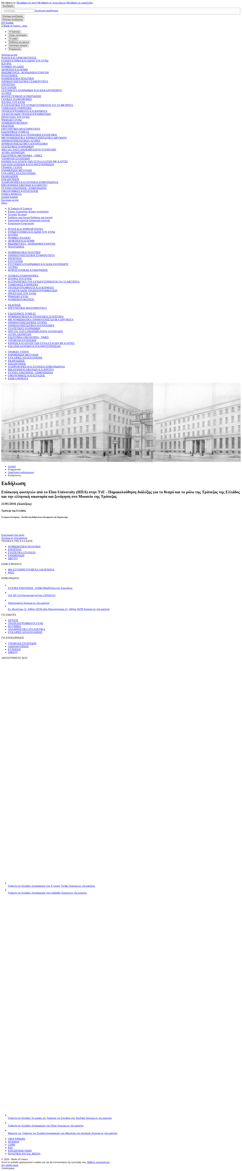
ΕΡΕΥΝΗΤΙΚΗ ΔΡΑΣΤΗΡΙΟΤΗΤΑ (20, 128)
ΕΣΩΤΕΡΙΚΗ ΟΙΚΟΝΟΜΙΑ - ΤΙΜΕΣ (21, 155)
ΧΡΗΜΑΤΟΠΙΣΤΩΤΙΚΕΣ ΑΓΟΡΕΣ (20, 140)
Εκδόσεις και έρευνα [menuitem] (19, 42)
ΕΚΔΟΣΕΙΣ (7, 125)
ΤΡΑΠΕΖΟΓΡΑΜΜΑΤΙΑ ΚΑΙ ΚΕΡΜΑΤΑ (24, 111)
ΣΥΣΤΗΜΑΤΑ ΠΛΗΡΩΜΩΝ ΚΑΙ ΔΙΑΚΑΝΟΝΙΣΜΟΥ (31, 90)
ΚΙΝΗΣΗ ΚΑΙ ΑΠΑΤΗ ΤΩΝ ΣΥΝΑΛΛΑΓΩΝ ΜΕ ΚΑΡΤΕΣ (34, 161)
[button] (46, 10)
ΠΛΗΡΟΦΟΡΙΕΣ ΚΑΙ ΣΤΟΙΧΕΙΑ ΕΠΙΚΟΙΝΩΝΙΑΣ (29, 182)
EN (7, 22)
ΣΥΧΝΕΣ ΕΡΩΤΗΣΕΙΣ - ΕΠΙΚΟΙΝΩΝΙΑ (24, 188)
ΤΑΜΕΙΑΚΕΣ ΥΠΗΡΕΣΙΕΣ (16, 108)
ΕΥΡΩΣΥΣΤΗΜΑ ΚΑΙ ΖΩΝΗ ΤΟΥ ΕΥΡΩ (24, 60)
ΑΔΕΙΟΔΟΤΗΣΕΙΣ (18, 646)
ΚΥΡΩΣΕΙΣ (14, 649)
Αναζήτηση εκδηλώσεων (21, 472)
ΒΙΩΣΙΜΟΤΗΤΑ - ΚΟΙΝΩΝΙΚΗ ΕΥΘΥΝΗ (25, 72)
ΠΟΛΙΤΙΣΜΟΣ (9, 75)
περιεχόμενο (51, 2)
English (9, 197)
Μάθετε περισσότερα (98, 1162)
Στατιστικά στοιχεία (18, 220)
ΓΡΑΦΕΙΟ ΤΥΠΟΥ (11, 167)
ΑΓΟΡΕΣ (6, 93)
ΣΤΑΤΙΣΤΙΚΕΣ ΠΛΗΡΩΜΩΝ (17, 146)
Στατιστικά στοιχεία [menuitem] (18, 45)
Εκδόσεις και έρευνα (19, 217)
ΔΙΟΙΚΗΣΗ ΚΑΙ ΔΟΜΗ (14, 69)
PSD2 (11, 572)
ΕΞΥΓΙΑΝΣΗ (8, 87)
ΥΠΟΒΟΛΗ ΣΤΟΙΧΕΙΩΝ (15, 158)
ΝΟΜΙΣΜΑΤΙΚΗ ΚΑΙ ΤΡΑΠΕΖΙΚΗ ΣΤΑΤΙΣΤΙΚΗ (29, 134)
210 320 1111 (32, 595)
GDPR (11, 1144)
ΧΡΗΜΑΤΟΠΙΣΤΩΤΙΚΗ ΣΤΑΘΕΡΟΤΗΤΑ (24, 81)
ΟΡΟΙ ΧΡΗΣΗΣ (16, 1138)
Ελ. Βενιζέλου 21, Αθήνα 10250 (58, 609)
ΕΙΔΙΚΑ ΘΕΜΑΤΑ (11, 194)
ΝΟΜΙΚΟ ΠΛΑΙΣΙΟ (12, 66)
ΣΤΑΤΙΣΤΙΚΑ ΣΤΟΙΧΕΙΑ (22, 552)
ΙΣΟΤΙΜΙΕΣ (14, 626)
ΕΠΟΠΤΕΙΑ (8, 84)
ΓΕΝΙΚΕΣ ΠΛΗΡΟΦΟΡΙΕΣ (16, 99)
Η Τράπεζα (14, 208)
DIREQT (13, 652)
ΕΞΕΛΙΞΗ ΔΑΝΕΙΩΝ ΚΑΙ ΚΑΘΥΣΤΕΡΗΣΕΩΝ (27, 164)
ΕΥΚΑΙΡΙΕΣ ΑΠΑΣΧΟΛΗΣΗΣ (18, 173)
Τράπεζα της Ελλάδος (51, 886)
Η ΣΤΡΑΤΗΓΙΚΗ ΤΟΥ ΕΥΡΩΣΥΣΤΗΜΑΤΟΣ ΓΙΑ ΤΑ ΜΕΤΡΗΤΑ (37, 105)
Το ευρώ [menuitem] (13, 38)
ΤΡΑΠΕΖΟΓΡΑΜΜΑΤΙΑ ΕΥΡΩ (25, 623)
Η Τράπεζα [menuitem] (14, 31)
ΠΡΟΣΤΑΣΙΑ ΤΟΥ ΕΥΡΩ (15, 117)
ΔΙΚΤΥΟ (13, 558)
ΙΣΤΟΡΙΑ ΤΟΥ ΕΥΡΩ (13, 102)
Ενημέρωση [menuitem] (14, 49)
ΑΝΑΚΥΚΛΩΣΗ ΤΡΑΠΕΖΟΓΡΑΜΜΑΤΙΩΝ (26, 114)
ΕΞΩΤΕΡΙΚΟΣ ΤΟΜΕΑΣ (15, 131)
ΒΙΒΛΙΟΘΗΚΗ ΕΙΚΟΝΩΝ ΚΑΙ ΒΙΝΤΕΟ (24, 185)
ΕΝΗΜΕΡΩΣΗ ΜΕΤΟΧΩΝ (16, 170)
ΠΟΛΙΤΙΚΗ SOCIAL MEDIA (24, 1153)
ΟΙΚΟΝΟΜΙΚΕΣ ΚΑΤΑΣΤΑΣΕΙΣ (19, 191)
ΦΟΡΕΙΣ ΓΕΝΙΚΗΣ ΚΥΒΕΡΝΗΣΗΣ (21, 96)
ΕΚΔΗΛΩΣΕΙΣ (9, 176)
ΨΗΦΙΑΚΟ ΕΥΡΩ (11, 120)
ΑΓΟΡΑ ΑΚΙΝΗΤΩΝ (13, 152)
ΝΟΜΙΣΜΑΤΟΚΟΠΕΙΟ (14, 123)
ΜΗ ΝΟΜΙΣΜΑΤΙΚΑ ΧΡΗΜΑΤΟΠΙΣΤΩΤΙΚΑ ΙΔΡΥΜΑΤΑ (34, 137)
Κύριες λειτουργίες (18, 211)
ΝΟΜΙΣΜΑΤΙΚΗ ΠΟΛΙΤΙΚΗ (17, 78)
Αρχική (12, 466)
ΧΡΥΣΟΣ (13, 620)
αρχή (26, 2)
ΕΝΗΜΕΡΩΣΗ (16, 555)
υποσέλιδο (79, 2)
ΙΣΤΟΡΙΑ (6, 63)
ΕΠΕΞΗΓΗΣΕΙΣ (10, 179)
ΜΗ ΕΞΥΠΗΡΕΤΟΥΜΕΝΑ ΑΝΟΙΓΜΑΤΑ (31, 569)
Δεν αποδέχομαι (9, 1165)
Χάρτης (28, 603)
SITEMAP (13, 1141)
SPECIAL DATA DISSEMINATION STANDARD (28, 149)
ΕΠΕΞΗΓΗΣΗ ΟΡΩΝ (20, 1150)
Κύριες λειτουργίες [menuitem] (18, 35)
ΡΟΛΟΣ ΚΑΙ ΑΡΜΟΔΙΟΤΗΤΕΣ (18, 57)
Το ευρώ (12, 214)
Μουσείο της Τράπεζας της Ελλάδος (62, 1133)
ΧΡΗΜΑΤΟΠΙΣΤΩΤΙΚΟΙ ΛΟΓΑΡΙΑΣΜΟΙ (24, 143)
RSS (10, 1147)
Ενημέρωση (14, 223)
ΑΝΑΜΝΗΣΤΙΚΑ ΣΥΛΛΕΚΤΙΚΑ (26, 629)
